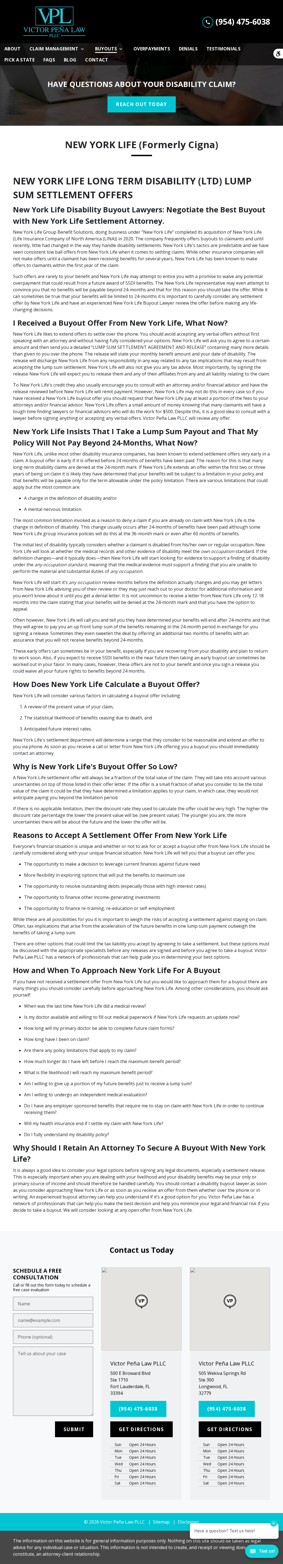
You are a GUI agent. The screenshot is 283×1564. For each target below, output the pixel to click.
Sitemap (161, 1522)
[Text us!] (262, 1552)
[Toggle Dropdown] (84, 48)
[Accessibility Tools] (278, 53)
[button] (141, 1302)
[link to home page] (54, 21)
